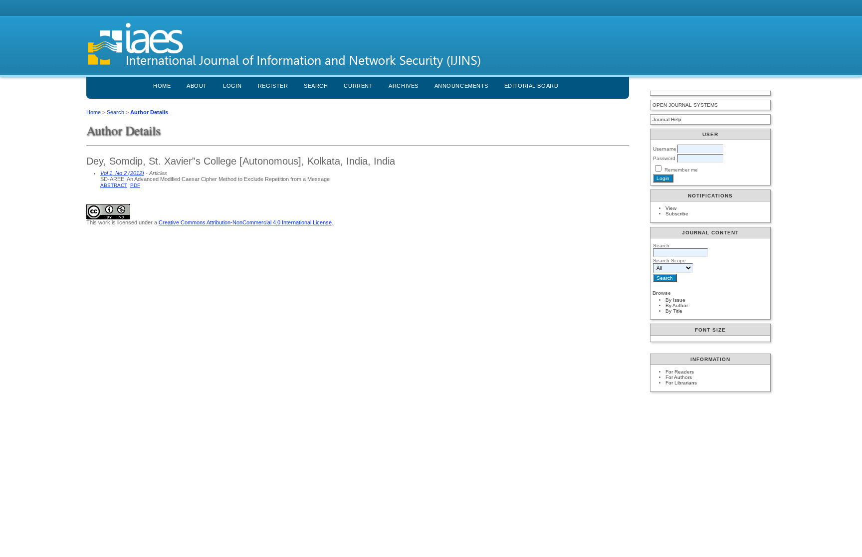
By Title (673, 311)
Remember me (681, 170)
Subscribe (676, 213)
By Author (676, 305)
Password (664, 158)
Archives (403, 86)
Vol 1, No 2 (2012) (122, 173)
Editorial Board (531, 86)
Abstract (113, 185)
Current (358, 86)
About (197, 86)
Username (664, 149)
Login (232, 86)
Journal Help (666, 119)
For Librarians (681, 382)
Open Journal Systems (685, 105)
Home (162, 86)
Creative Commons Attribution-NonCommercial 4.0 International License (245, 222)
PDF (135, 185)
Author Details (149, 112)
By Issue (675, 300)
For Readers (679, 371)
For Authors (678, 377)
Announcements (461, 86)
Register (273, 86)
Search (316, 86)
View (670, 208)
